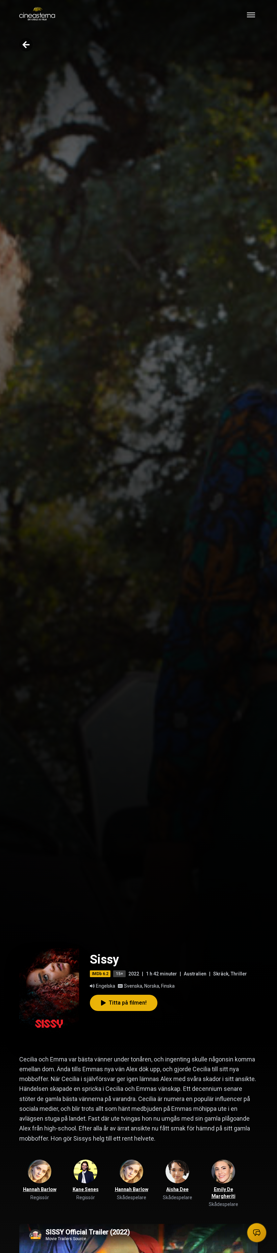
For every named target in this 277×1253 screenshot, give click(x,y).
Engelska (105, 986)
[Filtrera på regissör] (39, 1171)
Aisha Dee (177, 1189)
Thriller (239, 973)
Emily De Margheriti (223, 1193)
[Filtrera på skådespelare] (131, 1171)
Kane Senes (86, 1189)
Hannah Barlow (39, 1189)
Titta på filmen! (128, 1002)
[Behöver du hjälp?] (256, 1232)
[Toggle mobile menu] (251, 15)
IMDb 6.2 (100, 973)
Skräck (220, 973)
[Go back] (26, 44)
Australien (195, 973)
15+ (119, 973)
